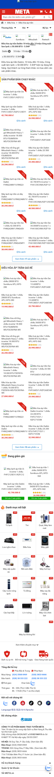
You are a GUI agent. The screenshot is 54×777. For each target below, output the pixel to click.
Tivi (27, 525)
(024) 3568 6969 (19, 674)
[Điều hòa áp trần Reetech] (45, 38)
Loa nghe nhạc (9, 547)
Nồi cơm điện (27, 569)
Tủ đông (27, 591)
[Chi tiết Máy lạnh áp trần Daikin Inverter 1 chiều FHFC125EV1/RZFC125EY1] (15, 94)
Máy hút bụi (45, 569)
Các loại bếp (9, 612)
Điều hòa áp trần (26, 23)
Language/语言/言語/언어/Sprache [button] (17, 710)
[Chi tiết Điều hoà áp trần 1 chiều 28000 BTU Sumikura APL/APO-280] (13, 283)
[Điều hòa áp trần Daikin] (7, 37)
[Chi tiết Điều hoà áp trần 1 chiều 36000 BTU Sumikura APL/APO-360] (40, 94)
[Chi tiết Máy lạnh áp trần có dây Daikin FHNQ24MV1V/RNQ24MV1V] (16, 182)
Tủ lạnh (9, 525)
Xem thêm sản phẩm (26, 259)
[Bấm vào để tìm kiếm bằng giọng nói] (44, 17)
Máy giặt (45, 547)
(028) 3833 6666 (39, 674)
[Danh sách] (50, 34)
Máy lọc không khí (27, 634)
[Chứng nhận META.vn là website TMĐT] (26, 721)
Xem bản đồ (37, 742)
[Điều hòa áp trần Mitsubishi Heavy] (33, 41)
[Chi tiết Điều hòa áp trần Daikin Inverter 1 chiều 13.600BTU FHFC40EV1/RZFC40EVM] (42, 283)
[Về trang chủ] (22, 11)
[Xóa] (9, 51)
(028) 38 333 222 (20, 678)
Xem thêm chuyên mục (26, 645)
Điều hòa (11, 23)
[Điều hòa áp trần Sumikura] (20, 38)
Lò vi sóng (27, 612)
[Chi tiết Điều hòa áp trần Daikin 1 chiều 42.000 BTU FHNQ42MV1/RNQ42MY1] (15, 226)
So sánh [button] (22, 121)
